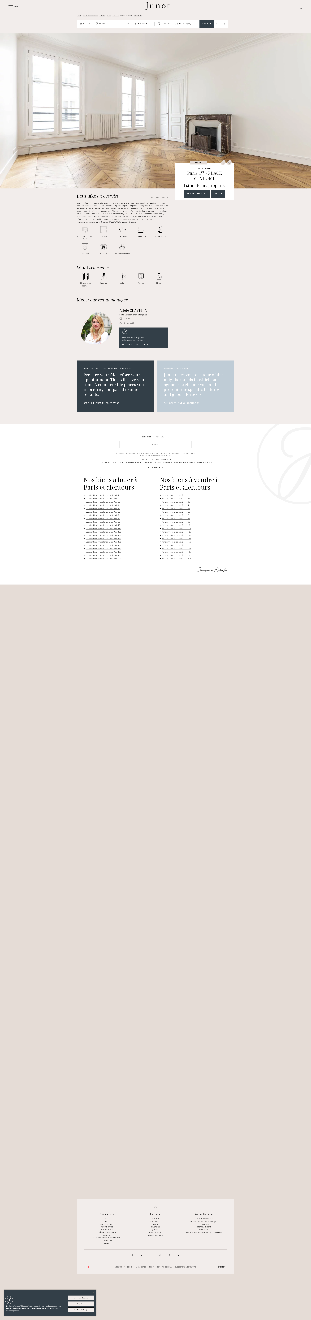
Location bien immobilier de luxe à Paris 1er (103, 495)
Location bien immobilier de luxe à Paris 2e (103, 498)
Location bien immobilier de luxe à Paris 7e (103, 515)
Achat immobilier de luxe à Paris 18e (176, 552)
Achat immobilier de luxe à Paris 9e (176, 522)
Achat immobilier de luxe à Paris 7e (176, 515)
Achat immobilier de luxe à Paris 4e (176, 505)
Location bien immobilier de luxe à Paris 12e (103, 532)
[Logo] (157, 6)
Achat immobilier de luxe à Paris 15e (176, 542)
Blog (155, 1224)
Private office (107, 1227)
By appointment (197, 193)
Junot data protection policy (161, 459)
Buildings (107, 1235)
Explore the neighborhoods (182, 403)
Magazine (155, 1227)
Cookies (130, 1267)
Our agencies (155, 1221)
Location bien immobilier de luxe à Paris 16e (103, 545)
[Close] (94, 1292)
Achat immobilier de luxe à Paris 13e (176, 535)
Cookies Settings (80, 1310)
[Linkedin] (141, 1255)
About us (155, 1219)
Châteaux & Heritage (107, 1232)
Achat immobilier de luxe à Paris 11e (176, 528)
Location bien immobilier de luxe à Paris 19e (103, 555)
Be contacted (204, 1224)
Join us (155, 1230)
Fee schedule (167, 1267)
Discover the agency (135, 344)
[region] (50, 1303)
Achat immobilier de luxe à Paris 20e (176, 558)
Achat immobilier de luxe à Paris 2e (176, 498)
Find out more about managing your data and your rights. (155, 455)
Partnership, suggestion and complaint (204, 1232)
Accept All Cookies (81, 1298)
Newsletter (204, 1230)
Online (218, 193)
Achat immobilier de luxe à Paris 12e (176, 532)
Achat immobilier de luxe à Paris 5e (176, 508)
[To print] (229, 162)
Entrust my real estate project (204, 1221)
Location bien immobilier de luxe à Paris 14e (103, 538)
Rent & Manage (106, 1224)
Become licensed (155, 1235)
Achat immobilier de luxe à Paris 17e (176, 548)
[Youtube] (178, 1255)
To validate (155, 467)
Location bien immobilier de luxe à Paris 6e (103, 512)
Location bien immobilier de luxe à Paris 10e (103, 525)
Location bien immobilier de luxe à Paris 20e (103, 558)
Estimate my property (204, 1219)
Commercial (107, 1241)
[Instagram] (132, 1255)
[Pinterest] (169, 1255)
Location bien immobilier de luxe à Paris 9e (103, 522)
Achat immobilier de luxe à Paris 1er (176, 495)
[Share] (223, 162)
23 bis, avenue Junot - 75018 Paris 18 (134, 340)
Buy (107, 1221)
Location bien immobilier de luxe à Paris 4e (103, 505)
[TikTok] (160, 1255)
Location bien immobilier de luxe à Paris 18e (103, 552)
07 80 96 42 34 (129, 319)
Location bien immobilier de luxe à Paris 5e (103, 508)
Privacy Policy (154, 1267)
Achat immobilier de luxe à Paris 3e (176, 502)
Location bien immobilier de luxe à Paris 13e (103, 535)
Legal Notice (141, 1267)
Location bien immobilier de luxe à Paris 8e (103, 518)
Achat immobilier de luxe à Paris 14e (176, 538)
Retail (107, 1243)
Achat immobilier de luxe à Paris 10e (176, 525)
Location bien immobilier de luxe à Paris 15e (103, 542)
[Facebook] (151, 1255)
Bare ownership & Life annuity (107, 1238)
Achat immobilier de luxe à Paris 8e (176, 518)
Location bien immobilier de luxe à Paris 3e (103, 502)
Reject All (81, 1304)
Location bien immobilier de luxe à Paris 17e (103, 548)
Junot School (155, 1232)
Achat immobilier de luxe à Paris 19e (176, 555)
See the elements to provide (101, 403)
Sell (107, 1219)
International (107, 1230)
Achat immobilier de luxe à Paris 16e (176, 545)
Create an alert (204, 1227)
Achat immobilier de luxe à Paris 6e (176, 512)
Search (206, 23)
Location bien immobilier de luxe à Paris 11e (103, 528)
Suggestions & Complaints (185, 1267)
